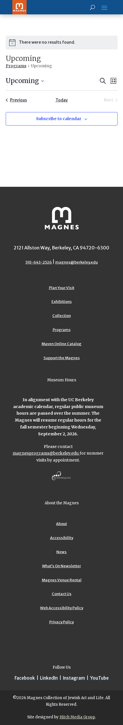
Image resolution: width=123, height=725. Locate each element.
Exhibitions (61, 301)
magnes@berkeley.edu (76, 262)
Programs (16, 65)
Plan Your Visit (61, 287)
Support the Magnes (61, 357)
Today (61, 100)
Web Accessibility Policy (61, 607)
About (61, 523)
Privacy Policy (61, 622)
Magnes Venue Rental (62, 580)
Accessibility (61, 537)
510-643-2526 (38, 262)
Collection (61, 315)
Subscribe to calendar (58, 118)
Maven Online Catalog (61, 343)
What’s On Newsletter (61, 566)
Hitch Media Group (77, 717)
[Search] (92, 7)
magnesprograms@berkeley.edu (46, 453)
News (61, 551)
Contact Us (62, 593)
